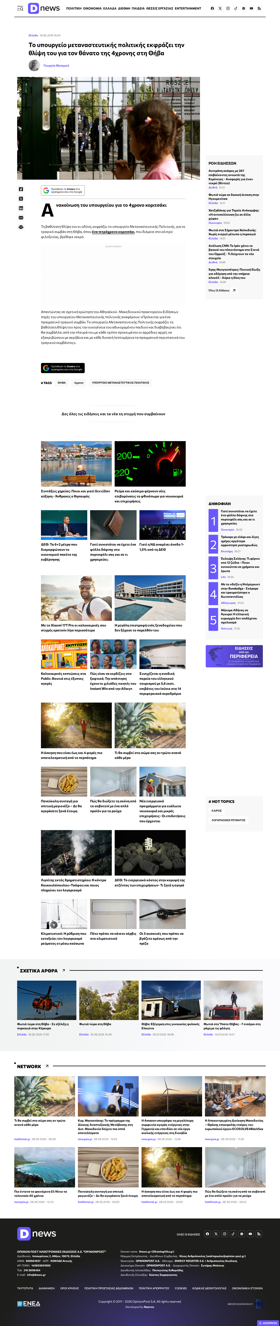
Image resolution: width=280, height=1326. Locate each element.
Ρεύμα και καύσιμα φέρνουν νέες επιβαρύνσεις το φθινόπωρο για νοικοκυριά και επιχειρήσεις (149, 496)
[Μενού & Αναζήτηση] (20, 8)
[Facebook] (21, 189)
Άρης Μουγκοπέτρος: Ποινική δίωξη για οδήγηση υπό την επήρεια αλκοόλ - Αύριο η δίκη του (234, 273)
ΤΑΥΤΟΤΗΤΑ (25, 1288)
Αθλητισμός (228, 602)
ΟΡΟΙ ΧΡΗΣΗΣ (69, 1288)
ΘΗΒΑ (62, 382)
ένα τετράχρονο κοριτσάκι (113, 232)
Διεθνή (213, 187)
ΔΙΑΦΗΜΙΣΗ (47, 1288)
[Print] (21, 227)
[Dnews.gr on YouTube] (251, 8)
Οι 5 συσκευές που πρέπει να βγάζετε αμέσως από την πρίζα (161, 938)
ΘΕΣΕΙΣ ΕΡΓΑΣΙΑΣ (159, 8)
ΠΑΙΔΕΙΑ (138, 8)
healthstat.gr (22, 1139)
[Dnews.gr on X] (220, 8)
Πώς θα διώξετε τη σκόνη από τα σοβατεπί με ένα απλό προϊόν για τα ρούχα (113, 806)
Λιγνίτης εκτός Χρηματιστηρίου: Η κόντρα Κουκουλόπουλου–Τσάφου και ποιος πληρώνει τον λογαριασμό (73, 885)
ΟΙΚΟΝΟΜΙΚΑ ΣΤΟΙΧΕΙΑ (247, 1288)
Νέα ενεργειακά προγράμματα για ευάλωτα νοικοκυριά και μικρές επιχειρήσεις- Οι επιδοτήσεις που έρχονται (162, 811)
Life (223, 577)
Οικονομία (215, 222)
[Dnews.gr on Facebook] (212, 8)
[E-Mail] (21, 218)
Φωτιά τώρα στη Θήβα (95, 1024)
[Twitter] (21, 198)
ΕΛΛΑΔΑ (110, 8)
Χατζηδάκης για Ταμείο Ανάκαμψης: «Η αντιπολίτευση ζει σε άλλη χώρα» (234, 214)
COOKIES (181, 1288)
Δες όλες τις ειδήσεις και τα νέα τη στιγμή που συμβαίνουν (113, 413)
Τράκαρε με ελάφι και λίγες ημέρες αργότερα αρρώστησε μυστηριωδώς (240, 541)
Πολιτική (226, 628)
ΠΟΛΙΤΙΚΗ (74, 8)
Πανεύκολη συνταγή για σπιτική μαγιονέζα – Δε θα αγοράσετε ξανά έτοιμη (61, 806)
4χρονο (78, 382)
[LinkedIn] (21, 208)
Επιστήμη (227, 551)
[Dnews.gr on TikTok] (236, 8)
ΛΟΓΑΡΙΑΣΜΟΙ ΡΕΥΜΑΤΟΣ (228, 820)
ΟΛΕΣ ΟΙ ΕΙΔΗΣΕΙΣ (188, 1234)
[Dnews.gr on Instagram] (228, 8)
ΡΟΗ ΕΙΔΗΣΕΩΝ (222, 163)
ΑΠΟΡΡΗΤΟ (270, 1323)
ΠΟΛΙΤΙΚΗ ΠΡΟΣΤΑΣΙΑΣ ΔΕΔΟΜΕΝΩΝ (108, 1288)
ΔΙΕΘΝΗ (124, 8)
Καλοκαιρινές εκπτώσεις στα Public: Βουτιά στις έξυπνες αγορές (63, 678)
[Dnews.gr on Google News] (244, 8)
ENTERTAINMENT (188, 8)
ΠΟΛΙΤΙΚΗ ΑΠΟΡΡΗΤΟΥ (154, 1288)
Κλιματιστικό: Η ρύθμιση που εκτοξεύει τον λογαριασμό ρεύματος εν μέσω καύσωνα (63, 938)
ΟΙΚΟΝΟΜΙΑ (92, 8)
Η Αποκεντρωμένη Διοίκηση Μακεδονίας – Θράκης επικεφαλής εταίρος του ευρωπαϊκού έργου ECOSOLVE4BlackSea (234, 1124)
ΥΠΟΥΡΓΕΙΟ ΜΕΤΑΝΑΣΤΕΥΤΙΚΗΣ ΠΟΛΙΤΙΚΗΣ (120, 382)
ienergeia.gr (85, 1139)
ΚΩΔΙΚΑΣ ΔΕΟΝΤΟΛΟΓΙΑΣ (209, 1288)
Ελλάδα (33, 35)
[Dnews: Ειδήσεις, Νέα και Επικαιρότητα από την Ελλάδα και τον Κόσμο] (44, 8)
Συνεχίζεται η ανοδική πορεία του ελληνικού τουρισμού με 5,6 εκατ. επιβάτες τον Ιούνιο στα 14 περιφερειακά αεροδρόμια (160, 683)
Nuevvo (149, 1306)
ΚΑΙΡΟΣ (217, 810)
